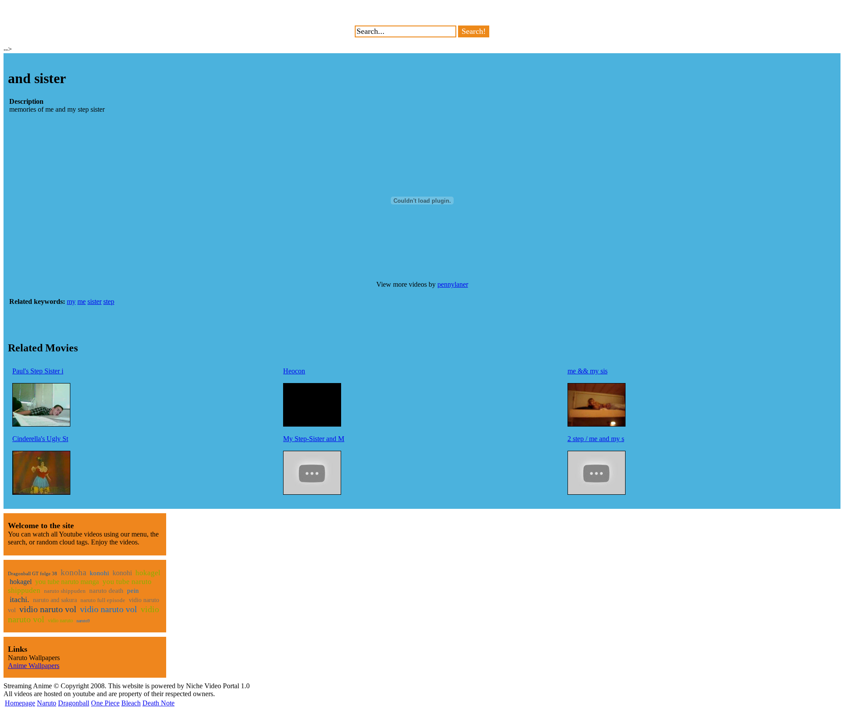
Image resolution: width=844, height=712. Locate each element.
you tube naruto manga (67, 581)
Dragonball (73, 703)
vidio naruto (60, 620)
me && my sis (588, 371)
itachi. (19, 599)
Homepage (20, 703)
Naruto (46, 703)
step (108, 301)
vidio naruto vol (47, 609)
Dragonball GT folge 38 (32, 573)
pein (133, 590)
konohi (99, 573)
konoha (73, 572)
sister (94, 301)
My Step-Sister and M (313, 438)
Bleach (131, 703)
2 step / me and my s (596, 438)
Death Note (158, 703)
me (81, 301)
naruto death (106, 590)
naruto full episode (102, 600)
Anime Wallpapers (33, 665)
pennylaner (452, 284)
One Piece (105, 703)
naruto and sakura (55, 600)
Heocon (294, 371)
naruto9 (83, 620)
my (71, 301)
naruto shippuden (65, 591)
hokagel (147, 573)
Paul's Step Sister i (37, 371)
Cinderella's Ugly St (40, 438)
